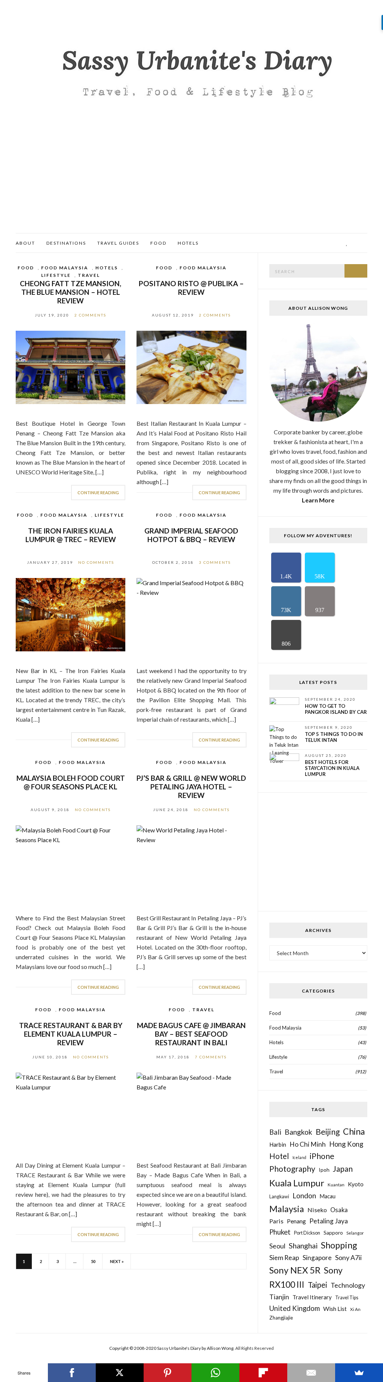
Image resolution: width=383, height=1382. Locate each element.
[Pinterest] (168, 1372)
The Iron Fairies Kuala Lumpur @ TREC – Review (70, 535)
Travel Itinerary (312, 1297)
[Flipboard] (263, 1372)
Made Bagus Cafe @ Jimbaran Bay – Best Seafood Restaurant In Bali (191, 1034)
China (354, 1131)
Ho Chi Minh (307, 1144)
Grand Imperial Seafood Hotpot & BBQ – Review (191, 535)
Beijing (328, 1132)
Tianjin (279, 1297)
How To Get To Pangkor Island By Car (336, 709)
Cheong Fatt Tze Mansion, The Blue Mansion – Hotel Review (70, 292)
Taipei (317, 1284)
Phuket (280, 1232)
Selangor (355, 1232)
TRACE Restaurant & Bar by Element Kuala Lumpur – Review (70, 1034)
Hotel (279, 1156)
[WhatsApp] (215, 1372)
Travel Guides (118, 243)
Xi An (355, 1309)
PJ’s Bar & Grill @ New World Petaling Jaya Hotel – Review (191, 786)
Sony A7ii (348, 1257)
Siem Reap (284, 1257)
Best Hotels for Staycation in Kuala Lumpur (332, 768)
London (304, 1195)
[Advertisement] (191, 177)
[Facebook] (72, 1372)
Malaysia (286, 1209)
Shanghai (303, 1245)
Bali (275, 1132)
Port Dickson (307, 1233)
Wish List (335, 1308)
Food (158, 243)
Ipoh (324, 1170)
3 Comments (215, 562)
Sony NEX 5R (295, 1270)
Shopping (339, 1245)
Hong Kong (346, 1144)
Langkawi (279, 1196)
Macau (327, 1196)
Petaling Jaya (328, 1221)
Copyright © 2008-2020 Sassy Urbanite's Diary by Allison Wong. (172, 1348)
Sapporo (333, 1232)
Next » (117, 1261)
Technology (348, 1285)
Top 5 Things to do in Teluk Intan (334, 737)
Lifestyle (56, 275)
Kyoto (356, 1183)
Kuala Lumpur (296, 1182)
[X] (120, 1372)
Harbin (277, 1144)
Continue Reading (98, 492)
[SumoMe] (359, 1372)
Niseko (317, 1209)
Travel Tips (346, 1297)
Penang (296, 1221)
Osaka (339, 1210)
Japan (343, 1168)
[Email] (311, 1372)
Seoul (277, 1246)
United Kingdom (294, 1308)
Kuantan (336, 1184)
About (25, 243)
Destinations (66, 243)
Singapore (317, 1258)
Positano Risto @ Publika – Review (191, 287)
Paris (276, 1220)
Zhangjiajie (281, 1318)
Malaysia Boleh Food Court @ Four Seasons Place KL (70, 782)
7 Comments (211, 1057)
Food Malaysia (64, 267)
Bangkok (298, 1132)
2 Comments (90, 315)
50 (93, 1261)
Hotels (188, 243)
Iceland (299, 1157)
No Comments (96, 562)
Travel (89, 275)
